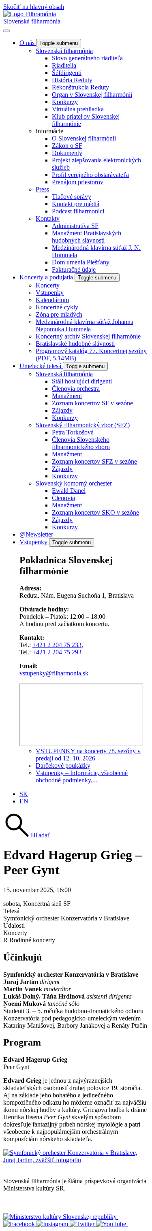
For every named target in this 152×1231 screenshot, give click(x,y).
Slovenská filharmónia (31, 21)
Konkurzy (65, 101)
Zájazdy (62, 410)
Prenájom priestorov (77, 182)
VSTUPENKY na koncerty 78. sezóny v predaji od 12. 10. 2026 (88, 755)
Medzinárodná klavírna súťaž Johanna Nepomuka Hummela (84, 325)
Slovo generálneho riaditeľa (87, 58)
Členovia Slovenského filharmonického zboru (81, 443)
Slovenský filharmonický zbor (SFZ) (83, 425)
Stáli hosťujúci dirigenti (82, 381)
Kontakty (48, 218)
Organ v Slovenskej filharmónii (92, 94)
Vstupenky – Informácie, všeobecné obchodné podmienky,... (82, 776)
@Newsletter (36, 534)
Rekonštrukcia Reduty (80, 87)
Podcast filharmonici (78, 211)
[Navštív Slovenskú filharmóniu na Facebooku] (19, 1223)
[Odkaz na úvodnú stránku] (29, 14)
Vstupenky (50, 292)
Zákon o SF (67, 145)
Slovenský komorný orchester (74, 483)
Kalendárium (52, 299)
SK (23, 793)
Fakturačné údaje (74, 269)
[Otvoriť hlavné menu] (6, 31)
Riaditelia (64, 65)
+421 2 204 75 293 (56, 652)
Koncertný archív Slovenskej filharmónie (88, 336)
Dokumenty (67, 152)
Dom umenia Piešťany (80, 262)
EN (23, 801)
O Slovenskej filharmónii (84, 138)
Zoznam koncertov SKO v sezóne (95, 512)
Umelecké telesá (41, 365)
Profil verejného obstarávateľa (90, 174)
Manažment (67, 395)
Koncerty (48, 285)
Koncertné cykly (57, 307)
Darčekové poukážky (63, 765)
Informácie (49, 131)
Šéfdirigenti (66, 72)
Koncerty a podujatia (47, 277)
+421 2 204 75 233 (56, 644)
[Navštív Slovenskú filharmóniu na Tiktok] (83, 1223)
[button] (26, 835)
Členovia (63, 497)
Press (42, 189)
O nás (27, 42)
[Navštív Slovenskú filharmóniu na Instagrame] (53, 1223)
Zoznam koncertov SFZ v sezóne (94, 461)
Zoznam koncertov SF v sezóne (92, 403)
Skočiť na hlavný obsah (33, 6)
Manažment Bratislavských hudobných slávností (86, 237)
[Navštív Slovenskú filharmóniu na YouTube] (112, 1223)
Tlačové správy (71, 196)
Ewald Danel (69, 490)
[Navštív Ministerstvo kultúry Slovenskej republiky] (60, 1216)
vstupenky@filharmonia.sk (53, 673)
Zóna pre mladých (59, 314)
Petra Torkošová (73, 432)
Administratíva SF (75, 225)
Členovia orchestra (76, 388)
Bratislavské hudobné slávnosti (75, 343)
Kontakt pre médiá (75, 203)
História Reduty (72, 80)
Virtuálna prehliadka (78, 109)
